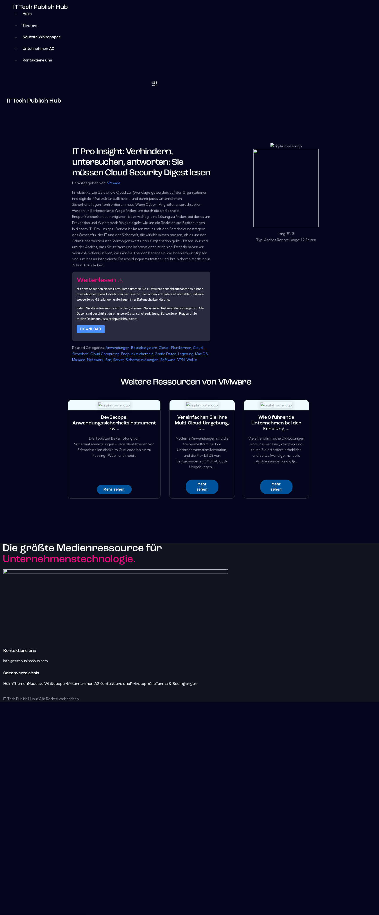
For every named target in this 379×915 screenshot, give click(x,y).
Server (118, 359)
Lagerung (185, 354)
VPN (181, 359)
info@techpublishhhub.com (25, 661)
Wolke (191, 359)
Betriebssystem (144, 347)
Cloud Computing (105, 354)
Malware (78, 359)
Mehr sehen (114, 489)
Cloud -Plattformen (175, 347)
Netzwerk (95, 359)
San (108, 359)
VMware (113, 183)
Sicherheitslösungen (142, 359)
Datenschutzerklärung (143, 314)
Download (90, 329)
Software (167, 359)
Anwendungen (117, 347)
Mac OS (201, 354)
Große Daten (165, 354)
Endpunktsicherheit (137, 354)
